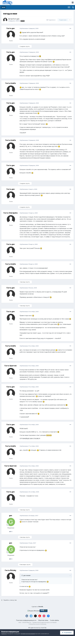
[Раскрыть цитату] (22, 575)
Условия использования (28, 633)
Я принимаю (67, 632)
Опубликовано (29, 28)
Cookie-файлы (54, 620)
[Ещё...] (70, 28)
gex (10, 515)
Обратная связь (43, 620)
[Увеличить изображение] (20, 32)
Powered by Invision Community (37, 624)
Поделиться (51, 20)
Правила (4, 633)
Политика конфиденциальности (26, 620)
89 (11, 531)
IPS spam (31, 627)
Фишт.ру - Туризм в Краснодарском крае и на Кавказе (42, 622)
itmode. (40, 606)
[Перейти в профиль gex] (11, 522)
